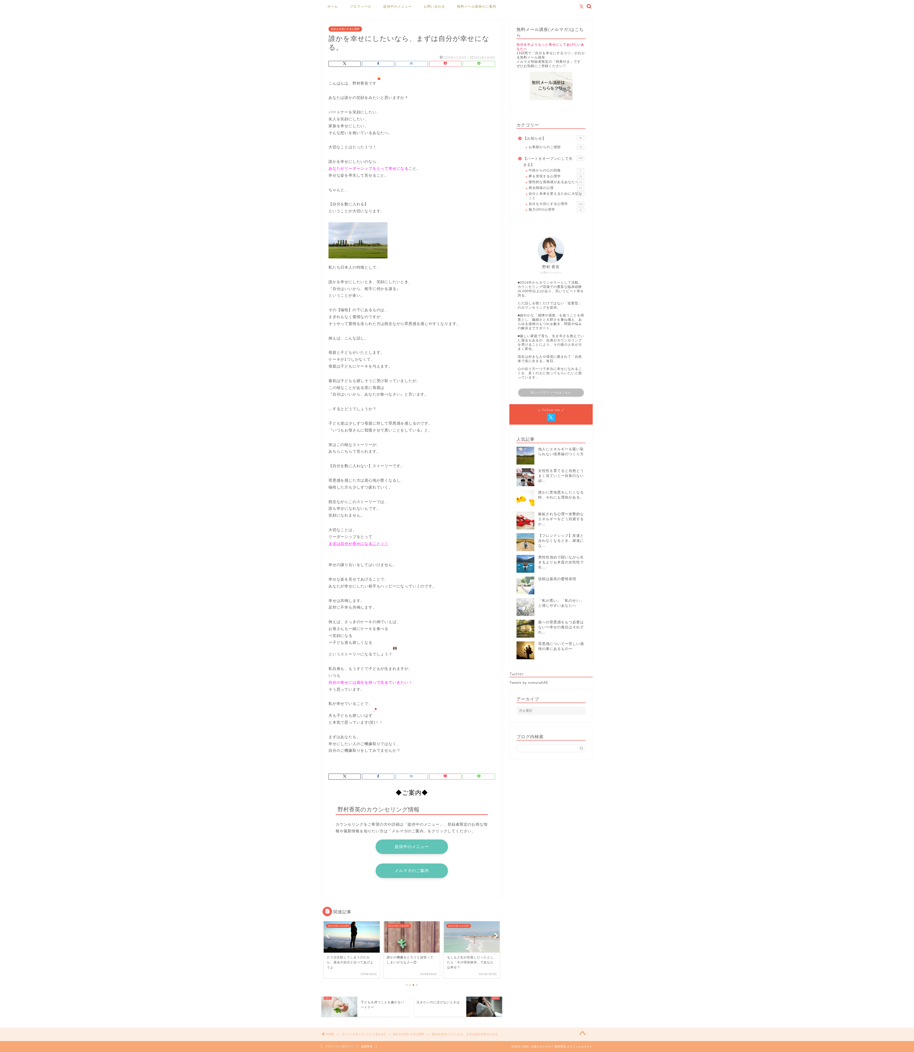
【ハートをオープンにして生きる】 (553, 161)
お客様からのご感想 (555, 147)
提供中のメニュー (397, 6)
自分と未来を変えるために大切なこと (555, 196)
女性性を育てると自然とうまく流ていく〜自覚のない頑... (561, 476)
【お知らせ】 (552, 138)
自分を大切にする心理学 (345, 29)
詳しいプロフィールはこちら (551, 392)
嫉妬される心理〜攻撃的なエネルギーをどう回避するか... (561, 519)
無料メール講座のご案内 (476, 6)
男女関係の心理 (555, 188)
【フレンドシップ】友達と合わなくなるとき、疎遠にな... (561, 540)
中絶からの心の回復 (555, 170)
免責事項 (367, 1046)
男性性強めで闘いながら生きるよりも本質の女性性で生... (561, 562)
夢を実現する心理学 (555, 176)
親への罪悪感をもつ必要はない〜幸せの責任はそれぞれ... (561, 627)
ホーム (332, 6)
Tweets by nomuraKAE (528, 682)
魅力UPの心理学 (555, 209)
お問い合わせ (434, 6)
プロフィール (360, 6)
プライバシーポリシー (339, 1046)
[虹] (357, 262)
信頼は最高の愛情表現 (557, 579)
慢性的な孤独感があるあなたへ (555, 182)
